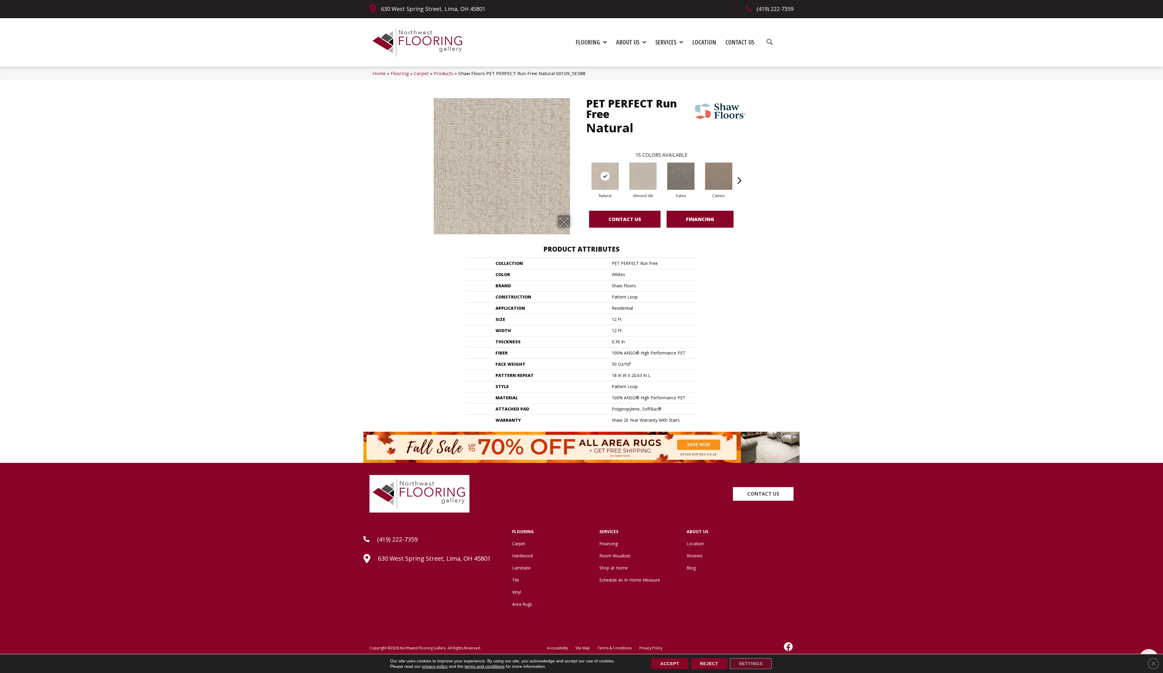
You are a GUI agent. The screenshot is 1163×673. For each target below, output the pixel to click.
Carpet (421, 73)
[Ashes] (681, 176)
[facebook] (789, 646)
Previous (583, 171)
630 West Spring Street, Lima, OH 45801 (433, 8)
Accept (669, 663)
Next (739, 171)
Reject (709, 663)
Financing (700, 219)
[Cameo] (719, 176)
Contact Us (624, 219)
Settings (751, 663)
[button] (763, 494)
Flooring (400, 73)
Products (443, 73)
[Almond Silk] (643, 176)
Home (379, 73)
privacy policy (435, 666)
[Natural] (605, 176)
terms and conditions (485, 666)
